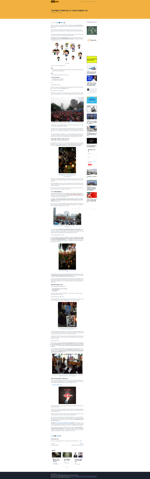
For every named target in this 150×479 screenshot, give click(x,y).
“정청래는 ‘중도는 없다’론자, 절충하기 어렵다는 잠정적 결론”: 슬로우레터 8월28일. (91, 84)
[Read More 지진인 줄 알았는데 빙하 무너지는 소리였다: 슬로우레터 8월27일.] (92, 128)
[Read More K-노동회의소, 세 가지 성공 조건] (92, 172)
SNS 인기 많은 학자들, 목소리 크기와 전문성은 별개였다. (92, 146)
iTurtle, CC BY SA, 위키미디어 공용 (70, 375)
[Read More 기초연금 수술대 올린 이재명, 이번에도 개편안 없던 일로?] (92, 67)
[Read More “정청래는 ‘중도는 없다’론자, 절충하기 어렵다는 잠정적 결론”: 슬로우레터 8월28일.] (92, 78)
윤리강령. (89, 477)
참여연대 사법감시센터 (53, 12)
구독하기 (90, 164)
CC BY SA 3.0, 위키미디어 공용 (68, 329)
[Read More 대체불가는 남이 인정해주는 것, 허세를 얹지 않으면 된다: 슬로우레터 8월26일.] (92, 183)
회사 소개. (58, 473)
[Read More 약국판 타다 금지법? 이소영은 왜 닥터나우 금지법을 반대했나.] (92, 195)
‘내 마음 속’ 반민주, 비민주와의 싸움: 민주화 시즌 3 (56, 460)
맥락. (92, 198)
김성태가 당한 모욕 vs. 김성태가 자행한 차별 (78, 460)
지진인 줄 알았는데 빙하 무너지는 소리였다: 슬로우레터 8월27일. (92, 134)
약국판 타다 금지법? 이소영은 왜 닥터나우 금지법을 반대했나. (91, 201)
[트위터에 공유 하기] (58, 22)
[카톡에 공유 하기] (59, 22)
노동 (87, 175)
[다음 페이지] (81, 459)
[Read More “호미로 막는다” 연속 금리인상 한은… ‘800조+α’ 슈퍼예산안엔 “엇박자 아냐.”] (92, 116)
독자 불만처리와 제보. (94, 477)
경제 (90, 198)
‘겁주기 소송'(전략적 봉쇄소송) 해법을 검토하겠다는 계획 (63, 422)
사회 (51, 8)
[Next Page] (95, 92)
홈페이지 (81, 440)
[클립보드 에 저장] (64, 22)
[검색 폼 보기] (98, 1)
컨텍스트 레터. (89, 81)
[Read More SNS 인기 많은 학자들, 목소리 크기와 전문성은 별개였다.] (92, 141)
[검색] (95, 209)
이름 (88, 157)
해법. (86, 1)
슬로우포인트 (88, 144)
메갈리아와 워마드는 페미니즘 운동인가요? (78, 444)
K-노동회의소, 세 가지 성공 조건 (92, 177)
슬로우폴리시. (88, 70)
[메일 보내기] (63, 22)
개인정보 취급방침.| (85, 477)
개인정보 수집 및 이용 (93, 161)
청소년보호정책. (79, 477)
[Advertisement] (92, 50)
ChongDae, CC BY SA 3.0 (73, 122)
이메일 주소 (89, 153)
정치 (87, 81)
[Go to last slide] (53, 459)
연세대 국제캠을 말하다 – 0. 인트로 (67, 460)
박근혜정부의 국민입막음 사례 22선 (57, 384)
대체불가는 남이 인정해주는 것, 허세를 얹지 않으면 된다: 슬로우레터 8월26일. (91, 189)
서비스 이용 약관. (73, 477)
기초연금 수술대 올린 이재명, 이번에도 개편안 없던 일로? (91, 72)
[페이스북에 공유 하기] (56, 22)
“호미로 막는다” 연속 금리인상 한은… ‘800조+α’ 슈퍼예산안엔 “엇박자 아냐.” (92, 122)
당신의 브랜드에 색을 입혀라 (55, 444)
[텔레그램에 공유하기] (61, 22)
